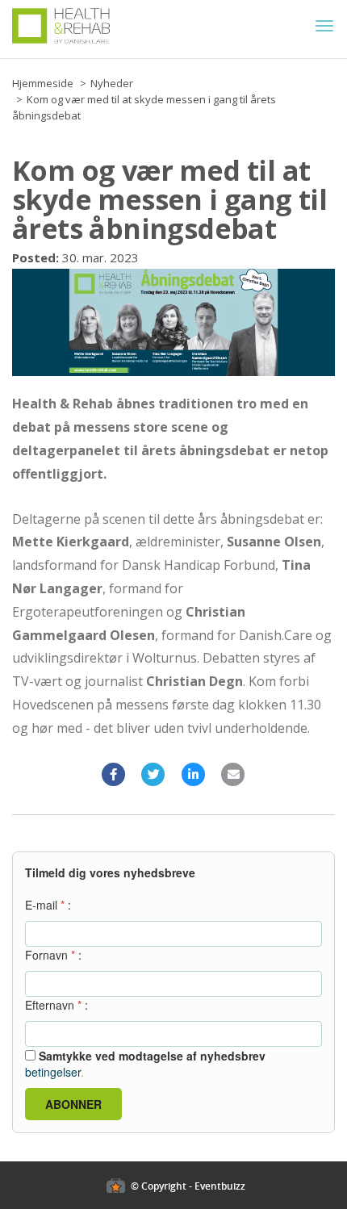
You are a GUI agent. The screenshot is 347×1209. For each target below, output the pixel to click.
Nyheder (111, 83)
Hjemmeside (42, 83)
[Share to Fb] (113, 775)
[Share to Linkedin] (193, 775)
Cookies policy (38, 1153)
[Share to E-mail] (234, 775)
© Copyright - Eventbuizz (188, 1186)
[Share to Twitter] (154, 775)
